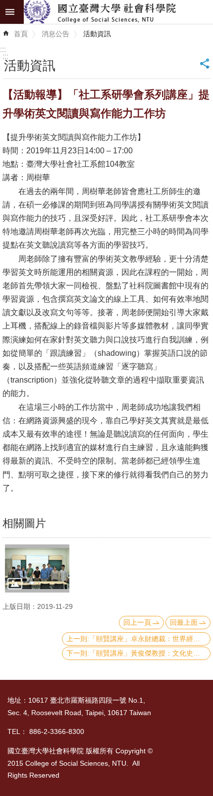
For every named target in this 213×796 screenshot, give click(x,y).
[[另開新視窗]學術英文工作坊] (37, 568)
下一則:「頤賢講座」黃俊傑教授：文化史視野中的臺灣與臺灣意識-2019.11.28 (138, 653)
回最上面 (184, 622)
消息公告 (55, 34)
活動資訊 (97, 34)
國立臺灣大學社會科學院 (118, 12)
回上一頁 (137, 622)
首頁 (21, 34)
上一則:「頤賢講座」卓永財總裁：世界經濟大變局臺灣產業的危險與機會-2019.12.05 (138, 639)
